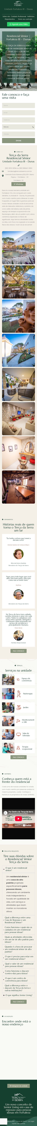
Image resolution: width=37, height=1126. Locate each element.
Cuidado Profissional (18, 16)
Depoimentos (10, 19)
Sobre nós (6, 16)
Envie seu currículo (25, 19)
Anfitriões (30, 16)
